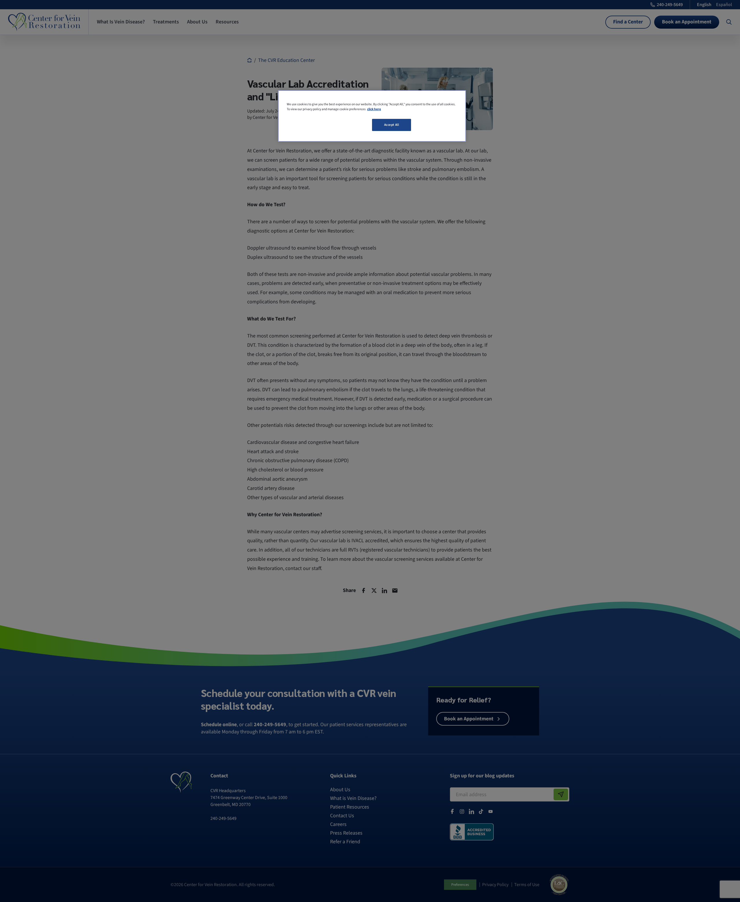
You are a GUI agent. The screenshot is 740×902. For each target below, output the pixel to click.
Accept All (391, 124)
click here (374, 109)
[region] (372, 116)
